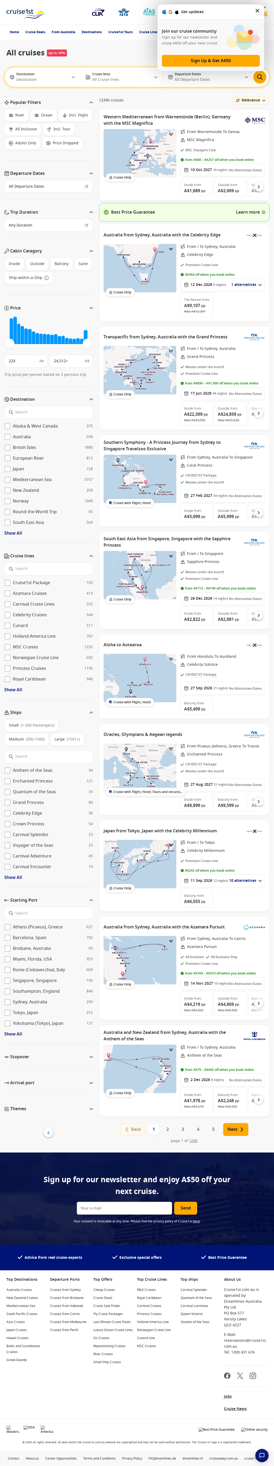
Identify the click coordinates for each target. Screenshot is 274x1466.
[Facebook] (227, 1376)
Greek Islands (16, 1360)
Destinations (92, 32)
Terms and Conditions (99, 1458)
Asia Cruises (15, 1322)
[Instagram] (253, 1376)
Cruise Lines (149, 32)
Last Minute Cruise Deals (112, 1322)
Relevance (251, 100)
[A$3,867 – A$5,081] (22, 335)
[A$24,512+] (85, 336)
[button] (48, 102)
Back (136, 1129)
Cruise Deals (35, 32)
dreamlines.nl (192, 1458)
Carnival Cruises (149, 1305)
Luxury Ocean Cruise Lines (113, 1330)
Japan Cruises (16, 1330)
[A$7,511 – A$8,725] (33, 337)
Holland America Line (153, 1322)
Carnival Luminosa (194, 1305)
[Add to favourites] (171, 134)
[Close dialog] (258, 12)
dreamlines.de (165, 1458)
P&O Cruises (146, 1289)
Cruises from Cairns (65, 1314)
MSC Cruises (146, 1346)
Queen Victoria (192, 1314)
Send (186, 1208)
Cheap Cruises (104, 1289)
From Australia (63, 32)
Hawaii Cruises (17, 1338)
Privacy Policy (132, 1458)
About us (32, 1458)
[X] (240, 1376)
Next (232, 1129)
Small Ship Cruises (107, 1362)
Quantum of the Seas (196, 1297)
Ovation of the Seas (195, 1322)
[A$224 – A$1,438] (11, 330)
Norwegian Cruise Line (154, 1330)
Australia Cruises (19, 1289)
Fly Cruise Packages (108, 1314)
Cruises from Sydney (65, 1289)
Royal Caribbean (149, 1297)
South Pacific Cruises (21, 1314)
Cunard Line (146, 1338)
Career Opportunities (61, 1458)
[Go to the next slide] (258, 187)
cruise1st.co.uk (255, 1458)
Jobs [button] (228, 1396)
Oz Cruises (101, 1338)
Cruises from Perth (64, 1330)
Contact (13, 1458)
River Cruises (103, 1354)
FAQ (152, 1458)
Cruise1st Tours (120, 32)
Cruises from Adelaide (66, 1305)
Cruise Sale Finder (106, 1305)
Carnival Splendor (194, 1289)
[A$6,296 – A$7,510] (30, 336)
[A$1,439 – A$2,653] (15, 330)
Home (14, 32)
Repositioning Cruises (109, 1346)
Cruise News (235, 1409)
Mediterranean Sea (20, 1305)
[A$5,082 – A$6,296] (26, 336)
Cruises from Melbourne (68, 1322)
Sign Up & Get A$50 (211, 61)
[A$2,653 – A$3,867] (19, 333)
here (196, 1221)
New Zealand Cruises (22, 1297)
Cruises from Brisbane (66, 1297)
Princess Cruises (149, 1314)
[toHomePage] (25, 12)
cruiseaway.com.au (223, 1458)
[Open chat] (262, 1455)
